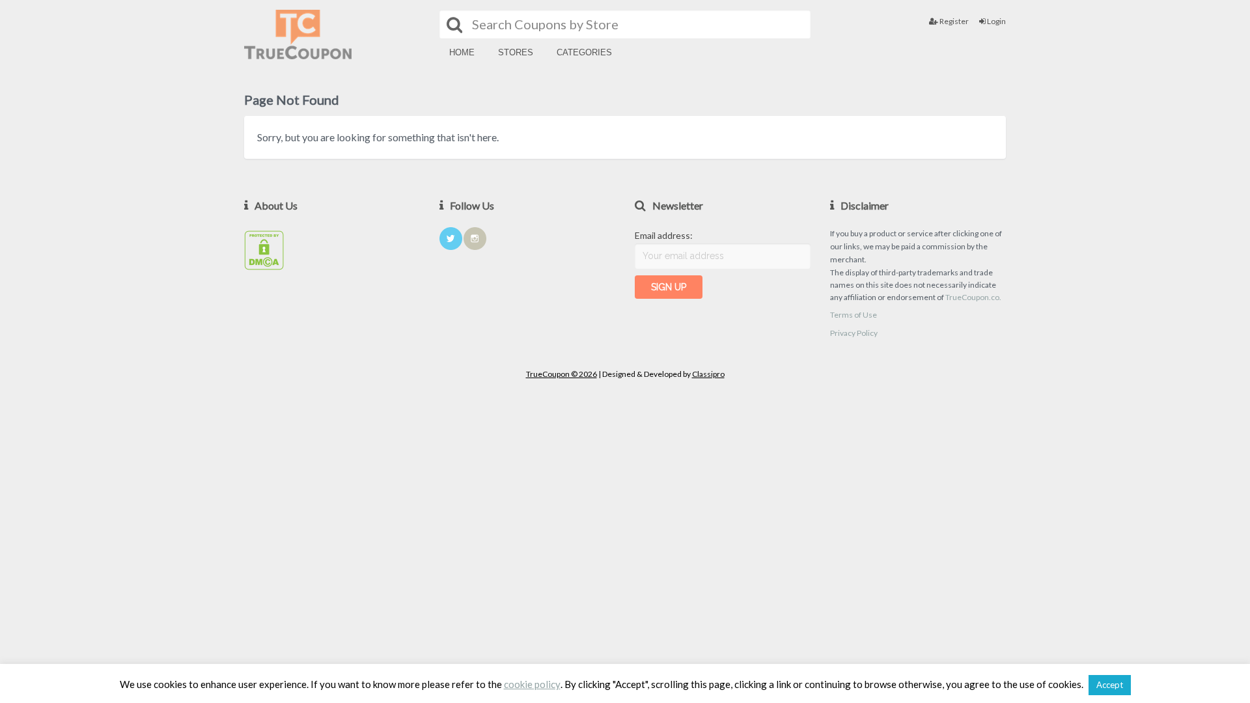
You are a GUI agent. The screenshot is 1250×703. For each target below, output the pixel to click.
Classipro (708, 374)
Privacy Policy (854, 333)
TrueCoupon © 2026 (561, 374)
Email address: (664, 235)
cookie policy (532, 684)
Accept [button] (1109, 685)
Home (462, 52)
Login (996, 21)
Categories (584, 52)
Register (953, 21)
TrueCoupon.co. (973, 297)
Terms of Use (853, 315)
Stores (515, 52)
